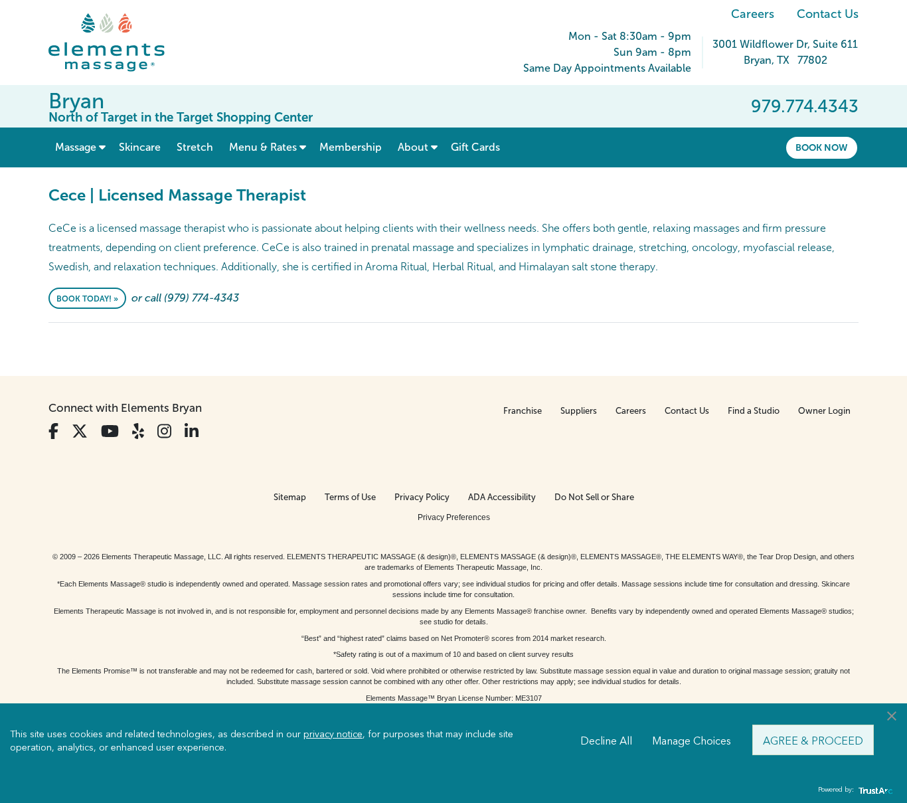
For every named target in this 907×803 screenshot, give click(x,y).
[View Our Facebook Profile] (53, 431)
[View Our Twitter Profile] (79, 431)
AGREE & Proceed (813, 740)
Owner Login (824, 411)
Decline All (606, 740)
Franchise (522, 411)
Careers (752, 14)
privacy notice (333, 733)
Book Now (821, 147)
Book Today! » (87, 299)
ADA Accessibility (502, 497)
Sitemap (290, 497)
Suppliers (578, 411)
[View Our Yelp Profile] (138, 431)
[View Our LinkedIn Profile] (191, 431)
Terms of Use (350, 497)
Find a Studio (754, 411)
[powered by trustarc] (874, 790)
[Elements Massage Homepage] (116, 42)
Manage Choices (691, 740)
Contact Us (828, 14)
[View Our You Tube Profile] (110, 431)
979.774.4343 (805, 106)
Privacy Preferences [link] (454, 517)
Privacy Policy (422, 497)
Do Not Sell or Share (594, 497)
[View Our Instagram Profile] (164, 431)
